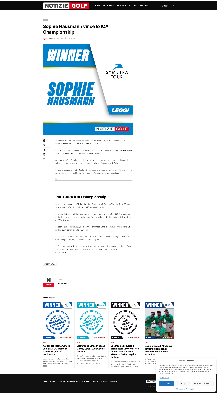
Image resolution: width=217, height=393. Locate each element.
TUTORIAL (86, 381)
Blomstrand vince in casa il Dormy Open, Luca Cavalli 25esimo (91, 349)
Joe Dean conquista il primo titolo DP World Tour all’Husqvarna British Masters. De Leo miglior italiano (125, 352)
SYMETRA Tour (49, 264)
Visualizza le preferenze (203, 384)
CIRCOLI (95, 381)
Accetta (166, 384)
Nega (183, 384)
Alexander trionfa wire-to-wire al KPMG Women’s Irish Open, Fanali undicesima (57, 350)
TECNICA (61, 381)
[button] (212, 361)
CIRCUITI (113, 381)
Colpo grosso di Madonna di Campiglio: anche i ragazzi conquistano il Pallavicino (158, 350)
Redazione (62, 283)
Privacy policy (180, 389)
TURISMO (104, 381)
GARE (45, 20)
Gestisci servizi (164, 378)
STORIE (52, 381)
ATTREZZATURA (73, 381)
